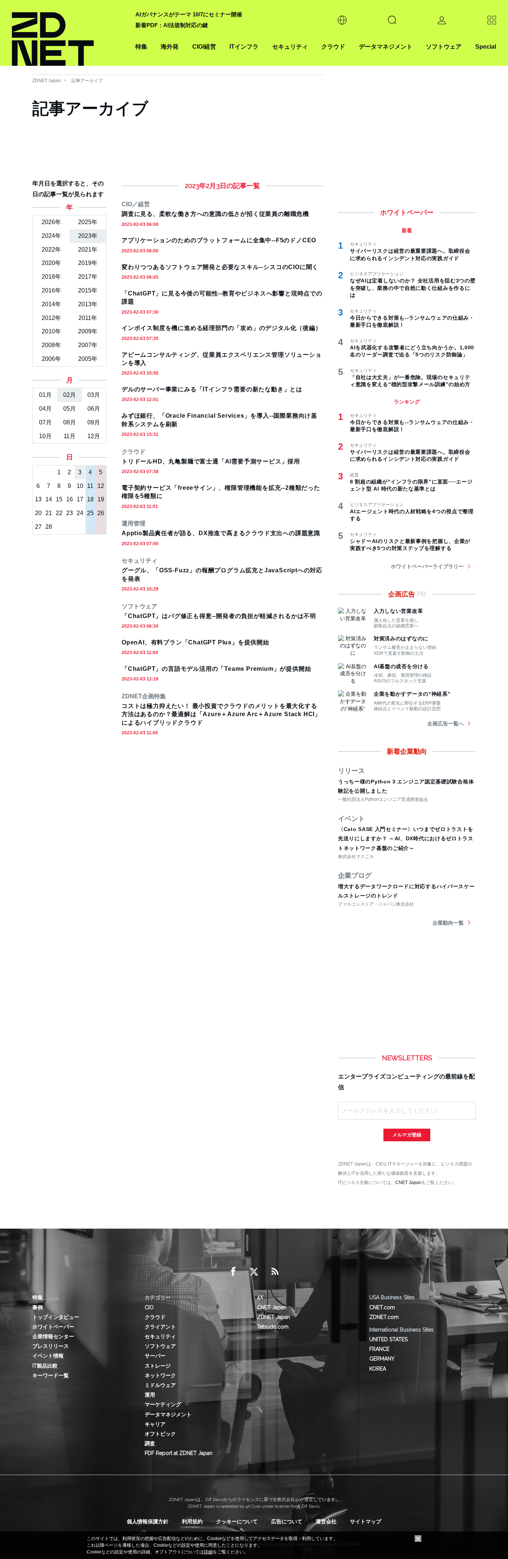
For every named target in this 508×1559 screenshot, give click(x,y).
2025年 (87, 222)
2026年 (51, 222)
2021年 (87, 249)
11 (90, 486)
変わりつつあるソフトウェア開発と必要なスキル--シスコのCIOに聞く (220, 267)
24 (80, 513)
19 (100, 499)
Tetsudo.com (273, 1327)
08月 (69, 422)
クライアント (160, 1327)
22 (59, 513)
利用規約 (192, 1521)
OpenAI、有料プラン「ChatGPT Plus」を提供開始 (195, 642)
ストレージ (158, 1366)
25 (90, 513)
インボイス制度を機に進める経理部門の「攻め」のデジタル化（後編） (222, 328)
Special (485, 46)
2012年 (51, 318)
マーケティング (163, 1404)
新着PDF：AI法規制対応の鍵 (171, 25)
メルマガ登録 (406, 1135)
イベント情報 (48, 1356)
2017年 (87, 277)
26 (100, 513)
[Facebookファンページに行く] (233, 1271)
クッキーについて (237, 1521)
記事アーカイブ (87, 80)
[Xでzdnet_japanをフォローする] (254, 1271)
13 (38, 499)
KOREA (377, 1369)
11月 (69, 436)
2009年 (87, 331)
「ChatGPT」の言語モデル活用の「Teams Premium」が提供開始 (216, 669)
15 (59, 499)
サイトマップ (365, 1521)
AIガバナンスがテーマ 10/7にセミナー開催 (188, 14)
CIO (149, 1307)
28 (48, 527)
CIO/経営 (204, 46)
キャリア (155, 1424)
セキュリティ (290, 46)
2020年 (51, 263)
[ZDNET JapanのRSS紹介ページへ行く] (274, 1271)
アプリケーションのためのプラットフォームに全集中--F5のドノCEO (219, 240)
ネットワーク (160, 1375)
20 (38, 513)
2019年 (87, 263)
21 (48, 513)
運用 (150, 1395)
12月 (93, 436)
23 (69, 513)
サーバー (155, 1356)
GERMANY (382, 1359)
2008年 (51, 345)
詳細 (208, 1552)
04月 (45, 408)
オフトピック (160, 1434)
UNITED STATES (388, 1339)
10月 (45, 436)
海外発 (170, 46)
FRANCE (379, 1349)
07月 (45, 422)
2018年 (51, 277)
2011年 (87, 318)
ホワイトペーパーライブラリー (427, 566)
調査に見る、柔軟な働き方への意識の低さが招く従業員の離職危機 (215, 214)
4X (260, 1297)
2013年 (87, 304)
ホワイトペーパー (53, 1327)
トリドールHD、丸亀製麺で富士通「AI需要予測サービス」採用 (211, 461)
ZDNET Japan (46, 80)
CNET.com (382, 1307)
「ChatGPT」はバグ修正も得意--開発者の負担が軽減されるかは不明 (219, 616)
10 (80, 486)
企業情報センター (53, 1336)
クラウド (333, 46)
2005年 (87, 359)
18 (90, 499)
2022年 (51, 249)
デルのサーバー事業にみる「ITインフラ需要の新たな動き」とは (212, 389)
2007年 (87, 345)
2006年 (51, 359)
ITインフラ (243, 46)
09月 (93, 422)
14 (48, 499)
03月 (93, 395)
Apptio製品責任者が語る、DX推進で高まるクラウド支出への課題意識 (221, 533)
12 (100, 486)
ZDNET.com (384, 1317)
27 (38, 527)
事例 (37, 1307)
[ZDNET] (69, 33)
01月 (45, 395)
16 (69, 499)
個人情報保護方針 (147, 1521)
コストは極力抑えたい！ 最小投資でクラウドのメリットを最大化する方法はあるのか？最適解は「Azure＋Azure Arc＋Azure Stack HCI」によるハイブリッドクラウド (221, 714)
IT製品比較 (45, 1366)
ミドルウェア (160, 1385)
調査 (150, 1443)
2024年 (51, 236)
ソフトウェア (444, 46)
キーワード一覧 (50, 1375)
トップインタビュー (55, 1317)
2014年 (51, 304)
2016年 (51, 290)
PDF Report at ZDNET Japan (178, 1453)
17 (80, 499)
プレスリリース (50, 1346)
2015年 (87, 290)
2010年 (51, 331)
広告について (286, 1521)
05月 (69, 408)
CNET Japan (408, 1182)
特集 (141, 46)
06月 (93, 408)
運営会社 (326, 1521)
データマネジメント (385, 46)
